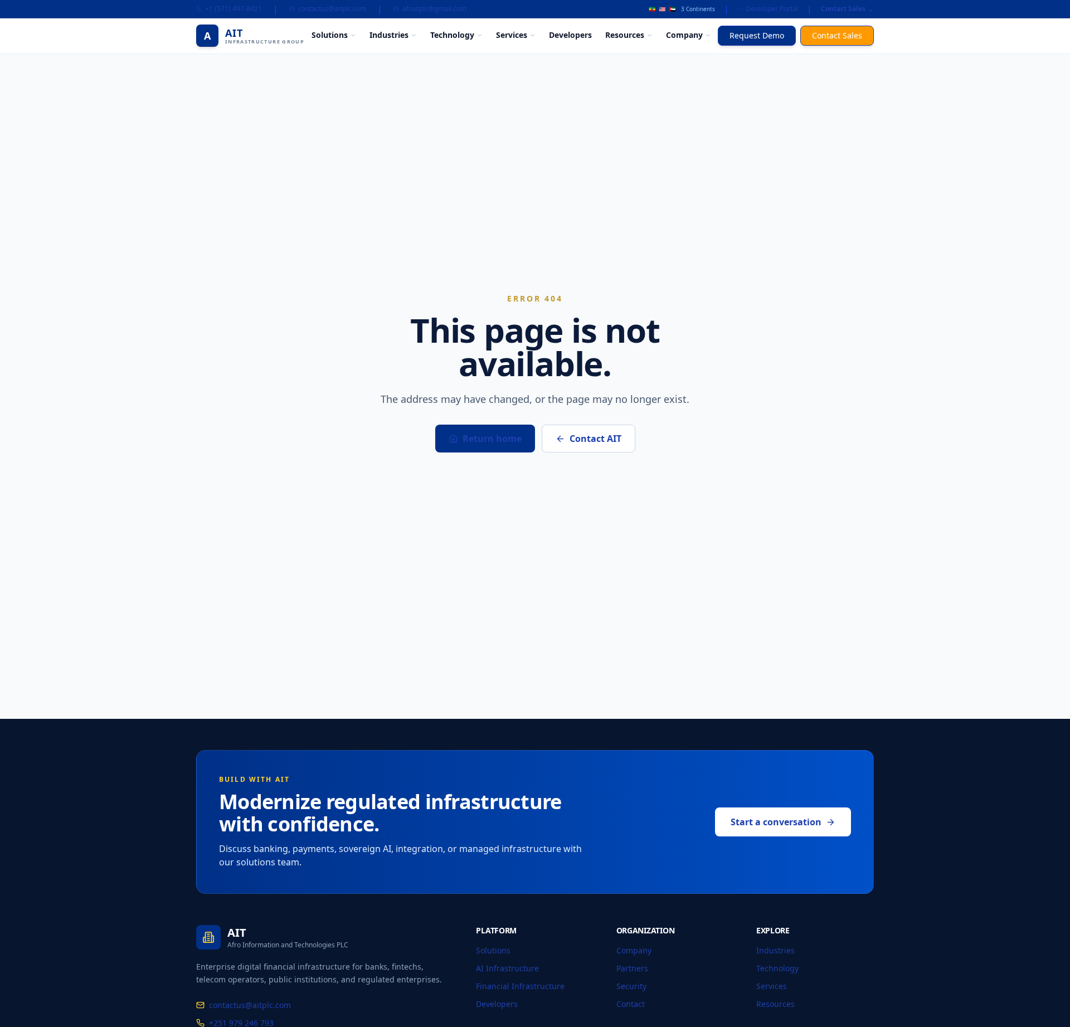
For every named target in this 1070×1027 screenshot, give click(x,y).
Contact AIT (595, 438)
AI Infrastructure (507, 968)
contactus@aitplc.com (332, 8)
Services (511, 35)
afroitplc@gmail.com (434, 8)
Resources (624, 35)
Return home (492, 438)
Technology (452, 35)
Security (631, 986)
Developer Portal (772, 8)
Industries (388, 35)
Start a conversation (776, 822)
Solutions (330, 35)
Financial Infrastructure (520, 986)
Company (684, 35)
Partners (632, 968)
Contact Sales (837, 35)
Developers (570, 35)
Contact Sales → (847, 8)
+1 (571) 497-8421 (233, 8)
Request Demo (756, 35)
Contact (630, 1004)
